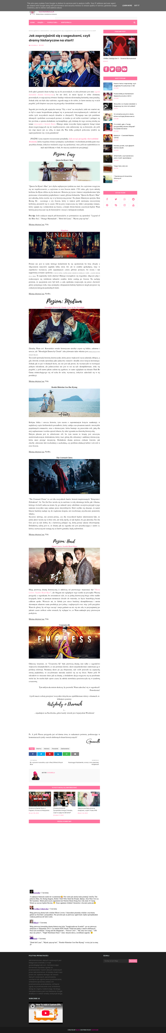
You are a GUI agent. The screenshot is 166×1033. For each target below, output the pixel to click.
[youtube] (133, 205)
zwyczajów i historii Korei (44, 124)
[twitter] (116, 199)
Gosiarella (34, 45)
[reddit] (133, 199)
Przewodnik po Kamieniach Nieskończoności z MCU (124, 95)
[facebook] (107, 199)
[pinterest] (107, 205)
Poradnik (55, 749)
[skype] (116, 205)
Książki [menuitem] (40, 22)
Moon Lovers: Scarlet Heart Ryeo (64, 546)
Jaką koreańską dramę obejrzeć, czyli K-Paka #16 (87, 809)
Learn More (127, 5)
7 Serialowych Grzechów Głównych (123, 177)
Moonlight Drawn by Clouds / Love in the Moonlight (64, 307)
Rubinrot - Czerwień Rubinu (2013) (124, 136)
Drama (38, 749)
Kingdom (64, 230)
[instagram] (125, 205)
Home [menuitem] (32, 22)
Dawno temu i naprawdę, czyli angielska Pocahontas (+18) (125, 84)
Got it (136, 5)
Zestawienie (44, 31)
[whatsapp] (125, 199)
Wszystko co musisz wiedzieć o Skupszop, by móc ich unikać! (125, 105)
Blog (78, 1030)
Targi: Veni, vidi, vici (121, 166)
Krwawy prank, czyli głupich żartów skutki (124, 147)
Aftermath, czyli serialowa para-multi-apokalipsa (123, 157)
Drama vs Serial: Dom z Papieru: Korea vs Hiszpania (39, 809)
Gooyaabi (94, 1030)
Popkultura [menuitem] (52, 22)
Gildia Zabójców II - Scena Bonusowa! (119, 58)
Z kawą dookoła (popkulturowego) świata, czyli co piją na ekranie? (62, 810)
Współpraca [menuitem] (66, 22)
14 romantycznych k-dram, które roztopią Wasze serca (124, 115)
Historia (46, 749)
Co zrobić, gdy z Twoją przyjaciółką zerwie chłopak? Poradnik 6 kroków (124, 126)
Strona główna (34, 31)
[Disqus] (64, 856)
